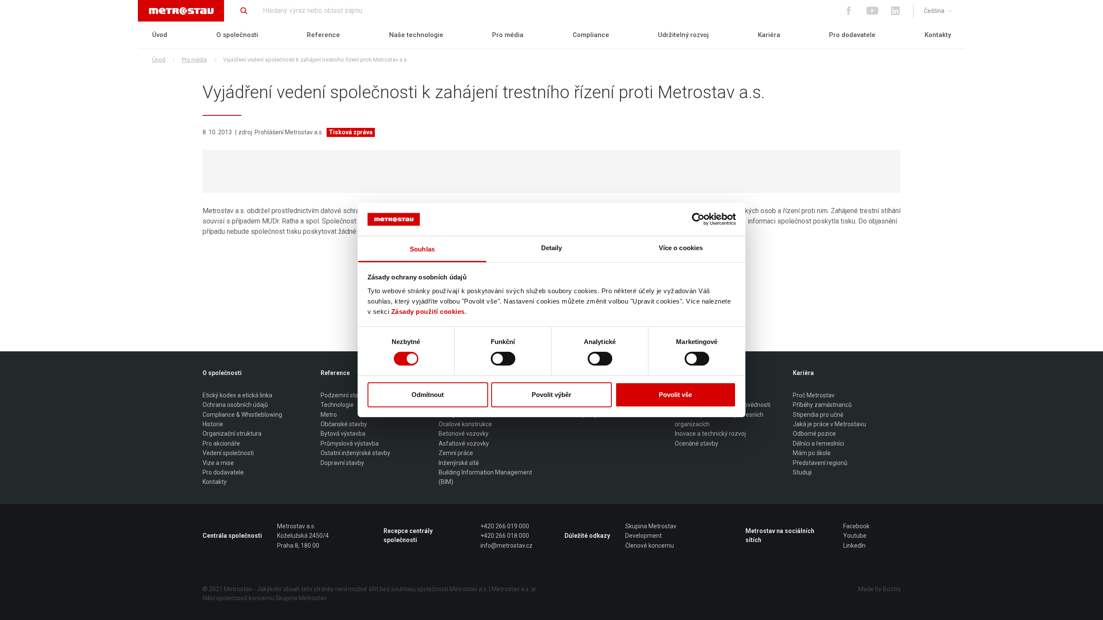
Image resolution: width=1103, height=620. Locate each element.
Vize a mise (218, 462)
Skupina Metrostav (650, 526)
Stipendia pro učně (818, 414)
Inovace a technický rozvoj (710, 433)
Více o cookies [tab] (681, 247)
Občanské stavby (344, 424)
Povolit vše (675, 394)
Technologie (337, 404)
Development (643, 535)
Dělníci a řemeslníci (818, 443)
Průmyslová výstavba (350, 443)
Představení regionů (820, 462)
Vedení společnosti (228, 453)
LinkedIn (854, 545)
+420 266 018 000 (504, 535)
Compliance (591, 35)
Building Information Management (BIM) (485, 477)
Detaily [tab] (551, 247)
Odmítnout (427, 394)
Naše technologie (416, 35)
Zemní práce (456, 453)
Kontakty (938, 35)
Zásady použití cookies (428, 311)
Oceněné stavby (696, 443)
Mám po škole (812, 453)
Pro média (507, 35)
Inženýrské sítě (459, 462)
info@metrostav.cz (506, 545)
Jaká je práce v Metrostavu (829, 424)
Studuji (802, 472)
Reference (323, 35)
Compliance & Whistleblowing (242, 414)
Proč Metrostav (814, 395)
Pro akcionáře (221, 443)
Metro (329, 414)
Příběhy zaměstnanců (822, 404)
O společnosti (237, 35)
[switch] (503, 359)
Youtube (854, 535)
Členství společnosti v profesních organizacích (719, 419)
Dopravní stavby (342, 462)
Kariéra (769, 35)
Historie (213, 424)
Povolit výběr (551, 394)
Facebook (856, 526)
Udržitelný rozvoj (683, 35)
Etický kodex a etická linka (237, 395)
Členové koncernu (649, 545)
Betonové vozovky (464, 433)
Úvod (159, 35)
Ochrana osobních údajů (235, 404)
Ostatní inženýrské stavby (355, 453)
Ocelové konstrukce (465, 424)
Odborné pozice (814, 433)
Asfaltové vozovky (464, 443)
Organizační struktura (232, 433)
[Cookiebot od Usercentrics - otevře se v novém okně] (698, 219)
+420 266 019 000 (504, 526)
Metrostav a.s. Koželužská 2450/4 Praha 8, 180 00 (303, 536)
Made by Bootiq (879, 589)
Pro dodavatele (852, 35)
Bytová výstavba (343, 433)
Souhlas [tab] (422, 249)
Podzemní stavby (344, 395)
